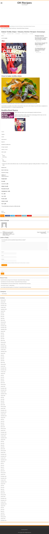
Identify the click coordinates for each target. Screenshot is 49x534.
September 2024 (4, 309)
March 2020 (3, 404)
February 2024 (3, 322)
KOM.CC (26, 529)
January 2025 (3, 301)
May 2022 (2, 358)
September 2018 (4, 437)
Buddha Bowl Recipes (37, 112)
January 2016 (3, 496)
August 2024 (3, 311)
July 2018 (2, 441)
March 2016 (3, 492)
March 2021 (3, 382)
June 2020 (2, 399)
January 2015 (3, 518)
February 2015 (3, 516)
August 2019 (3, 417)
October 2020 (3, 391)
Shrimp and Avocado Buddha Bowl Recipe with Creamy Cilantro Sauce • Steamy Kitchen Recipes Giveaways (8, 233)
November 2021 (3, 369)
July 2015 (2, 507)
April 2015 (2, 513)
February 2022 (3, 364)
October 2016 (3, 480)
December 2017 (3, 454)
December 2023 (3, 325)
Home (2, 28)
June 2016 (2, 487)
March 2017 (3, 470)
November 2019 (3, 412)
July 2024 (2, 312)
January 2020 (3, 408)
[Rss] (24, 531)
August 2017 (3, 461)
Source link (3, 212)
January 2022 (3, 366)
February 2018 (3, 450)
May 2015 (2, 511)
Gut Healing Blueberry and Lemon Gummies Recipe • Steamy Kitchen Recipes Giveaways (24, 26)
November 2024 (3, 305)
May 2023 (2, 336)
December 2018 (3, 432)
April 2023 (2, 338)
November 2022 (3, 347)
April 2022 (2, 360)
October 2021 (3, 371)
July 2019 (2, 419)
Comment (3, 241)
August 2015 (3, 505)
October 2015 (3, 502)
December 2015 (3, 498)
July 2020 (2, 397)
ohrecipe (3, 33)
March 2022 (3, 362)
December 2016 (3, 476)
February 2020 (3, 406)
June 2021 (2, 377)
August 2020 (3, 395)
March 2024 (3, 320)
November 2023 (3, 327)
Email (2, 255)
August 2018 (3, 439)
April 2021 (2, 380)
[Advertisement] (24, 14)
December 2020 (3, 388)
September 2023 (4, 329)
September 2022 (4, 351)
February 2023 (3, 342)
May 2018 (2, 445)
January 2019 (3, 430)
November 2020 (3, 390)
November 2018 (3, 434)
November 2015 (3, 500)
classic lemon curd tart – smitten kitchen (7, 285)
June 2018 (2, 443)
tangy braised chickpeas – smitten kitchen (41, 232)
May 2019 (2, 423)
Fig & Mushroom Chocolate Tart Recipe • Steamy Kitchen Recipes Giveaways (41, 43)
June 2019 (2, 421)
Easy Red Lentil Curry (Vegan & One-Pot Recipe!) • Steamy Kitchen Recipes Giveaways (41, 38)
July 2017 (2, 463)
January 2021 (3, 386)
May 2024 (2, 316)
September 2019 (4, 415)
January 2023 (3, 344)
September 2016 (4, 481)
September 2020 (4, 393)
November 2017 (3, 456)
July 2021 (2, 375)
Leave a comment (24, 33)
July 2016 (2, 485)
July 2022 (2, 355)
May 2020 (2, 401)
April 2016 (2, 491)
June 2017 (2, 465)
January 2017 (3, 474)
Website (2, 259)
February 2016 (3, 494)
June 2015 (2, 509)
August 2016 (3, 483)
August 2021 (3, 373)
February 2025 (3, 300)
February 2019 (3, 428)
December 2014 (3, 520)
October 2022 (3, 349)
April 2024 (2, 318)
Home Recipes (6, 28)
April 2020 (2, 402)
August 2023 (3, 331)
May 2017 (2, 467)
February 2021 (3, 384)
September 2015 (4, 503)
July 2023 (2, 333)
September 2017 (4, 459)
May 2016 (2, 489)
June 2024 (2, 314)
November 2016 (3, 478)
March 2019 (3, 426)
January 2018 (3, 452)
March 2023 (3, 340)
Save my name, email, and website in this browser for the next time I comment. (16, 262)
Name (2, 251)
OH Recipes (24, 2)
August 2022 (3, 353)
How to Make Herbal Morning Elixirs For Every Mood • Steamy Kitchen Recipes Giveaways (16, 287)
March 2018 (3, 448)
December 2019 (3, 410)
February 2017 (3, 472)
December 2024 (3, 303)
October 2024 (3, 307)
